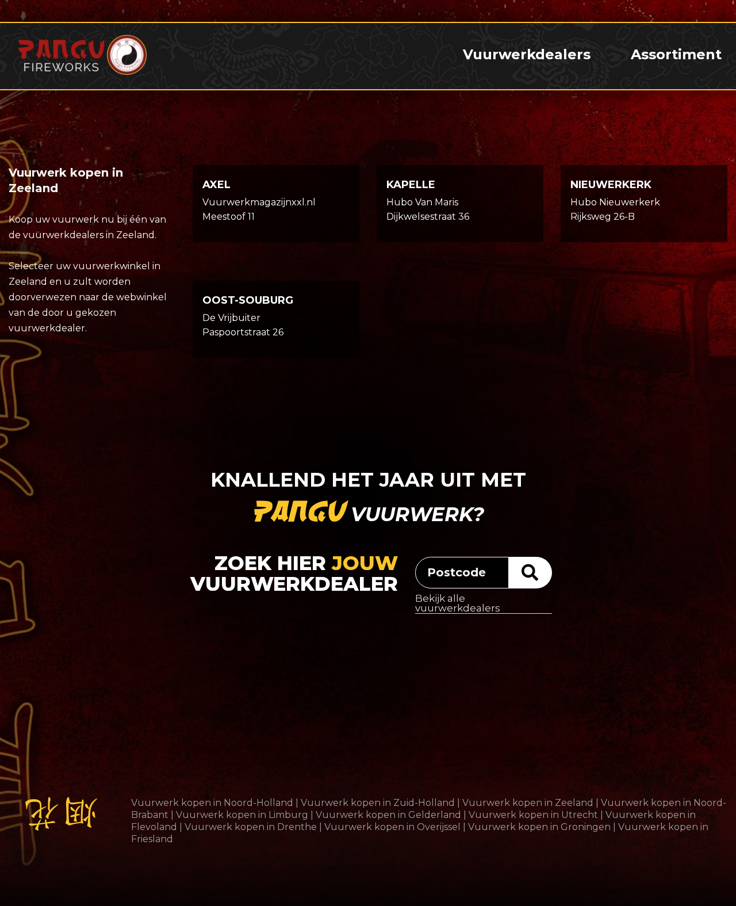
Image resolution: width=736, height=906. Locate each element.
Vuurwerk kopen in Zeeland (527, 802)
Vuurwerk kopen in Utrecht (533, 814)
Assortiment (676, 54)
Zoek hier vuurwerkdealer (294, 574)
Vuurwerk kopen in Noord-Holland (212, 802)
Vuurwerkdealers (527, 54)
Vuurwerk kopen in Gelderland (388, 814)
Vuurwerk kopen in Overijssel (392, 826)
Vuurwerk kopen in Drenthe (251, 826)
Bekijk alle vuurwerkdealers (457, 604)
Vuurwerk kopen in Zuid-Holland (378, 802)
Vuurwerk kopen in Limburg (242, 814)
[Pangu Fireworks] (82, 55)
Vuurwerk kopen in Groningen (539, 826)
